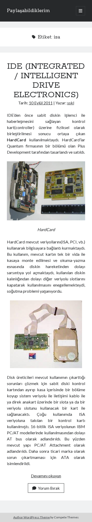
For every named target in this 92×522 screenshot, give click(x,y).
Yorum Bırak (49, 488)
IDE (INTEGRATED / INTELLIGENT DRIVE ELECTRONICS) (46, 80)
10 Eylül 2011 (41, 102)
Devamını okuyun (46, 475)
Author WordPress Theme (31, 517)
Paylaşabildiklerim (28, 11)
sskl (70, 102)
